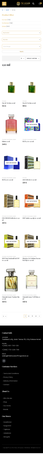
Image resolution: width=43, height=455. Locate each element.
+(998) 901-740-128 (10, 345)
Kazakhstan (8, 422)
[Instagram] (4, 361)
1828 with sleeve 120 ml (29, 180)
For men (4, 20)
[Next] (39, 316)
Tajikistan (7, 429)
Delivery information (10, 381)
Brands (5, 409)
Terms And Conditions (11, 373)
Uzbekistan (7, 433)
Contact (6, 385)
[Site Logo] (23, 4)
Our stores (7, 406)
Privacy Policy (8, 377)
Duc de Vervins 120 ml (8, 103)
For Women (5, 23)
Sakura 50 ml (6, 141)
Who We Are (7, 398)
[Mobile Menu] (4, 4)
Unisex (4, 26)
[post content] (11, 86)
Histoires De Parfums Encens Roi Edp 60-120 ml (31, 259)
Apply (21, 51)
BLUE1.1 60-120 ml (7, 180)
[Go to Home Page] (2, 10)
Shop (5, 402)
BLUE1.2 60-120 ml (28, 141)
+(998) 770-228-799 (10, 350)
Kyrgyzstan (7, 426)
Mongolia (7, 437)
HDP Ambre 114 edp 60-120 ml (31, 218)
